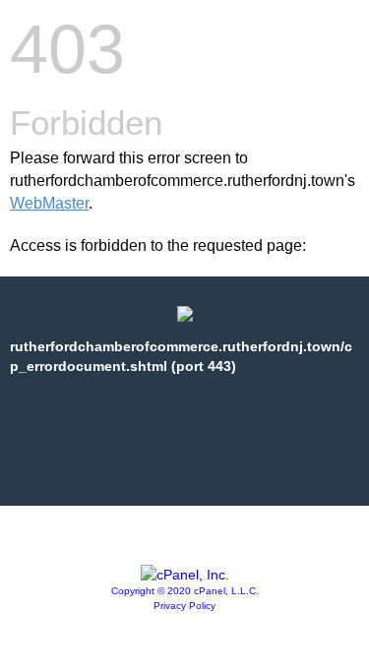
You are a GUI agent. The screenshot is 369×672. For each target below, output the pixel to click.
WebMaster (49, 203)
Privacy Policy (184, 605)
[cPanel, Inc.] (185, 574)
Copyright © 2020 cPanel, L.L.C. (185, 590)
